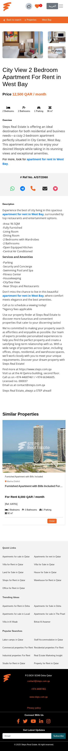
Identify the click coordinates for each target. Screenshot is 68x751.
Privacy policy (34, 708)
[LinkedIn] (41, 721)
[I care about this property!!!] (55, 188)
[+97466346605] (33, 187)
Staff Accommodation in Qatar (48, 639)
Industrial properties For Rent (16, 655)
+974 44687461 (38, 689)
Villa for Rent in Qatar (12, 564)
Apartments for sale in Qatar (16, 556)
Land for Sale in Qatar (12, 572)
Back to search (14, 20)
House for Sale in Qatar (45, 572)
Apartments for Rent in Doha (16, 606)
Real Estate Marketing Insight (48, 655)
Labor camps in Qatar (12, 639)
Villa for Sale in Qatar (44, 564)
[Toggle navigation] (60, 6)
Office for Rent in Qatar (13, 588)
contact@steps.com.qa (38, 681)
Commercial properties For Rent (17, 647)
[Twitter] (25, 721)
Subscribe (58, 736)
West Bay (46, 20)
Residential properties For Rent (49, 647)
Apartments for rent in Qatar (47, 556)
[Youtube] (33, 721)
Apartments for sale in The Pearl (49, 614)
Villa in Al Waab (9, 622)
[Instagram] (48, 721)
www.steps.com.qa (39, 697)
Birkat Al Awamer (42, 622)
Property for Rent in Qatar (46, 663)
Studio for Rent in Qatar (13, 663)
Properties (31, 20)
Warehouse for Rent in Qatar (47, 580)
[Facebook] (18, 721)
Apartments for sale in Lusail (16, 614)
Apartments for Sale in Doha (47, 606)
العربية (52, 6)
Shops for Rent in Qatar (13, 580)
